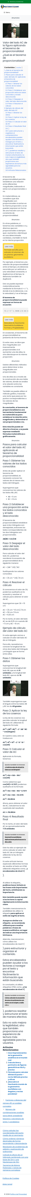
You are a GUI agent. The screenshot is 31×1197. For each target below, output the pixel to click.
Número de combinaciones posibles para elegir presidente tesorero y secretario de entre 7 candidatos (13, 1115)
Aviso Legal (7, 1184)
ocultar (18, 68)
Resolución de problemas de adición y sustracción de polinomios (15, 1149)
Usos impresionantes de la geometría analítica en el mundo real (17, 1056)
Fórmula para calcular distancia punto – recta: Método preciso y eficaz (18, 1076)
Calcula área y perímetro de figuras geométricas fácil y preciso (17, 1066)
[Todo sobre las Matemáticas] (10, 6)
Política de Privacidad (18, 1194)
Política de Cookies (11, 1178)
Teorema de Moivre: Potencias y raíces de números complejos (12, 1167)
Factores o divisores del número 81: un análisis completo (14, 1103)
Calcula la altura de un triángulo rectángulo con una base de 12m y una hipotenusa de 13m (15, 1158)
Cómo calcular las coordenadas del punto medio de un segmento (13, 1133)
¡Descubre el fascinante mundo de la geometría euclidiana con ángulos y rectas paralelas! (17, 1088)
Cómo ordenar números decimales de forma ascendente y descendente (15, 1141)
